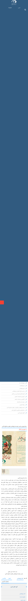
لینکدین (4, 578)
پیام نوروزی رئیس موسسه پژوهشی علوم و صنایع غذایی (14, 426)
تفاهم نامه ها (22, 597)
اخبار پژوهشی (20, 578)
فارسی (19, 8)
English (10, 8)
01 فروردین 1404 (22, 429)
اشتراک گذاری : (5, 581)
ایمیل (9, 578)
